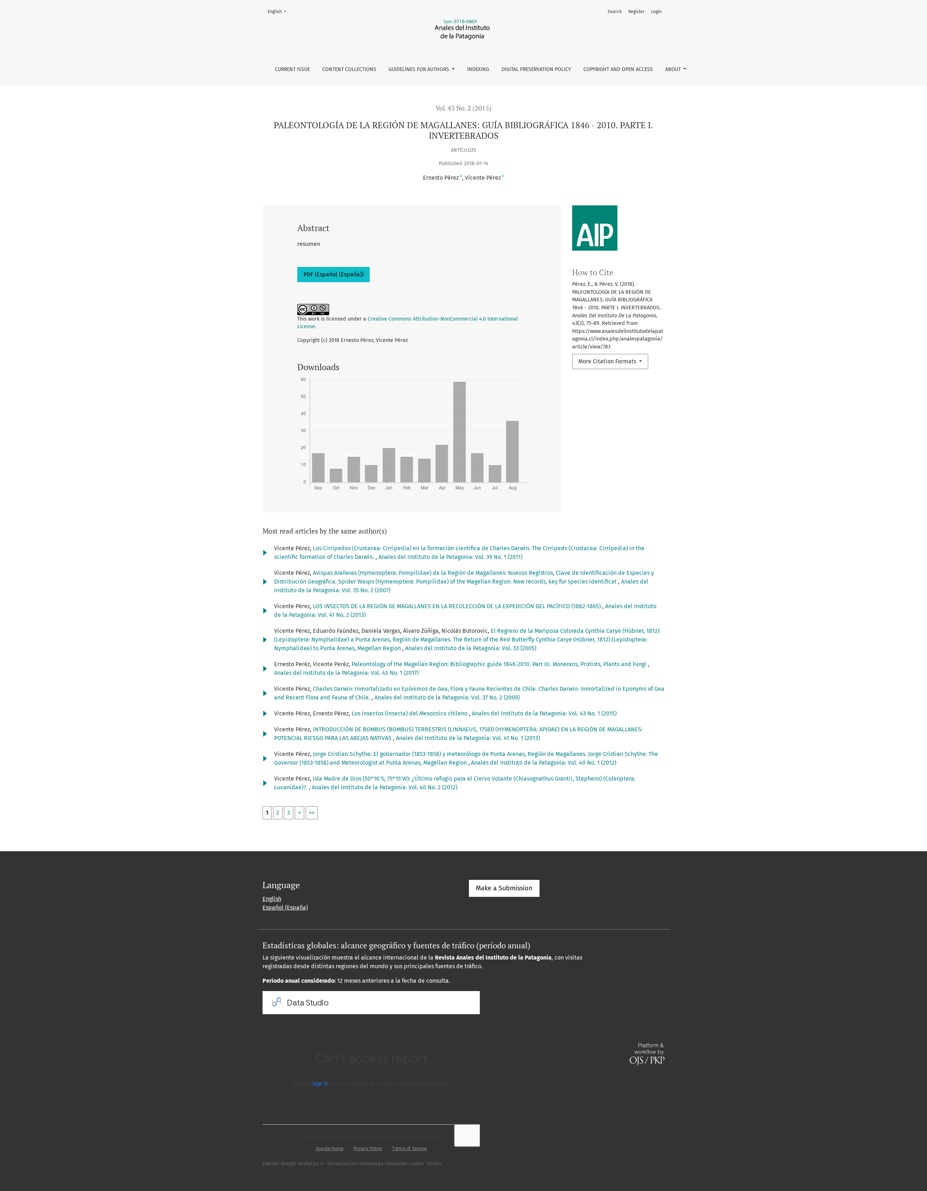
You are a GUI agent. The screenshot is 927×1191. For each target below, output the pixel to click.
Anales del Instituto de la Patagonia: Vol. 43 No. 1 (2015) (544, 713)
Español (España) (285, 907)
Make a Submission (504, 888)
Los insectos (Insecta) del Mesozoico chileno (410, 713)
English (279, 11)
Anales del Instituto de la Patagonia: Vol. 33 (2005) (470, 648)
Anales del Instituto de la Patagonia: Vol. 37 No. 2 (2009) (447, 697)
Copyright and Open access (618, 69)
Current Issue (292, 69)
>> (312, 812)
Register (636, 11)
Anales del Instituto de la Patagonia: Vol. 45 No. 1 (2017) (346, 672)
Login (656, 11)
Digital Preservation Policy (536, 69)
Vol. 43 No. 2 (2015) (463, 108)
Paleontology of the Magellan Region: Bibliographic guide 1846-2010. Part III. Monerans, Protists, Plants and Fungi (500, 664)
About (673, 69)
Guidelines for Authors (419, 69)
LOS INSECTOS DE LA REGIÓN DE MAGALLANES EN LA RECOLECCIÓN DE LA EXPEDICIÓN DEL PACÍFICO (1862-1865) (457, 606)
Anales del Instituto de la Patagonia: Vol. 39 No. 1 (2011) (450, 556)
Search (615, 11)
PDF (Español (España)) (333, 274)
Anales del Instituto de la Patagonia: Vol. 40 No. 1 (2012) (543, 762)
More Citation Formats (608, 361)
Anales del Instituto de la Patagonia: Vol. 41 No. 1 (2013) (468, 738)
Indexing (478, 69)
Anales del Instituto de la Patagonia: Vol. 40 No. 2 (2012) (384, 787)
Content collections (349, 69)
